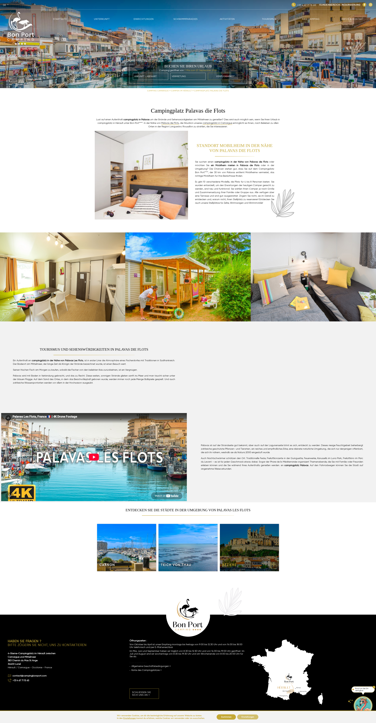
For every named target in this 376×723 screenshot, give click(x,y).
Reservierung (351, 4)
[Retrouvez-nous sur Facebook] (364, 5)
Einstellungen (129, 718)
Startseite (60, 19)
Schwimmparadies (185, 19)
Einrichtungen (144, 19)
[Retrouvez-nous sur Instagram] (370, 5)
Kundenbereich (329, 4)
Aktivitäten (227, 19)
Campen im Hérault (181, 91)
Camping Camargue (158, 91)
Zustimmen (226, 717)
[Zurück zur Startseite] (20, 12)
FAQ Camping (311, 19)
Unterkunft (102, 19)
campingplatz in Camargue (217, 123)
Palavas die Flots (170, 123)
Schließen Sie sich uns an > (141, 693)
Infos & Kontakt (353, 19)
